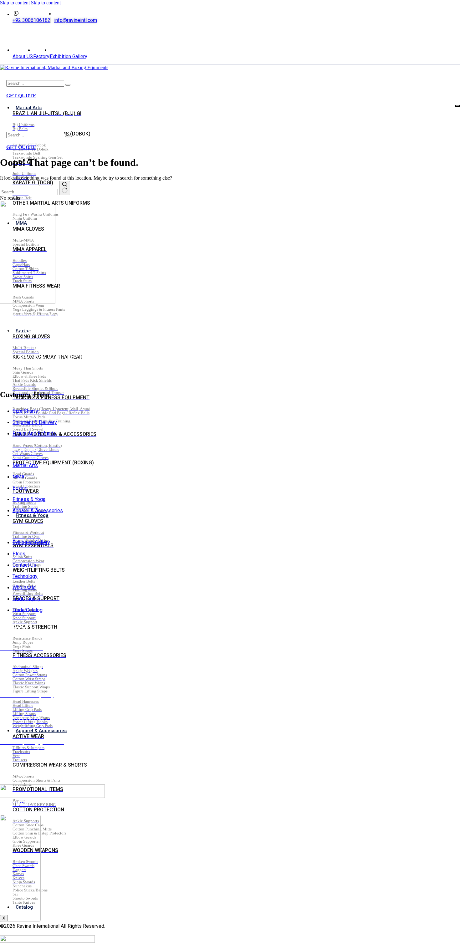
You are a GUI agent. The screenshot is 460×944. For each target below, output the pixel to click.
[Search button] (64, 188)
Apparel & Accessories (41, 730)
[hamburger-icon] (457, 106)
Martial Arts (29, 107)
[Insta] (16, 35)
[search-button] (67, 85)
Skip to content (15, 2)
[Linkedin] (20, 35)
